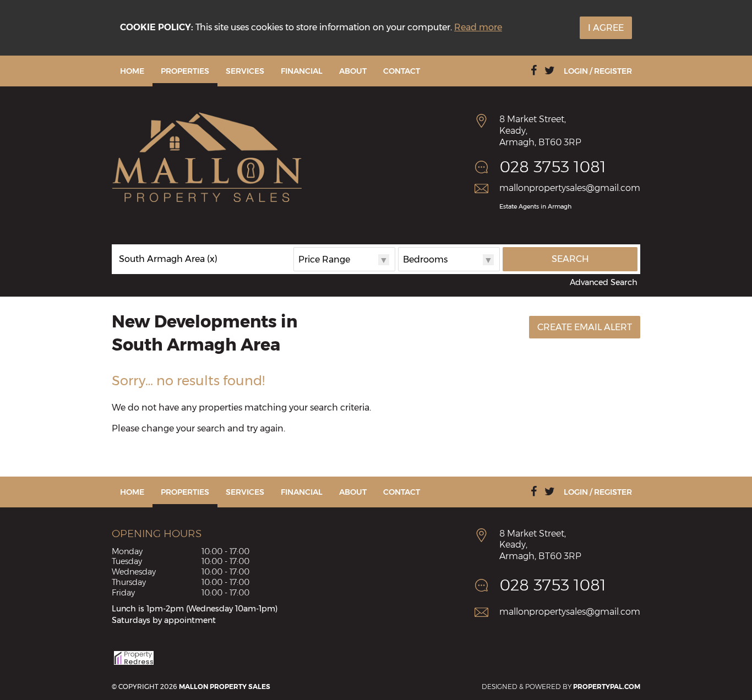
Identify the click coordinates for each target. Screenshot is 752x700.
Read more (478, 27)
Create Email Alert (584, 327)
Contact (401, 71)
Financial (302, 71)
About (353, 71)
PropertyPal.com (606, 686)
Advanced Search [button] (603, 282)
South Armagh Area (168, 259)
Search (570, 259)
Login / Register (598, 71)
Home (132, 71)
